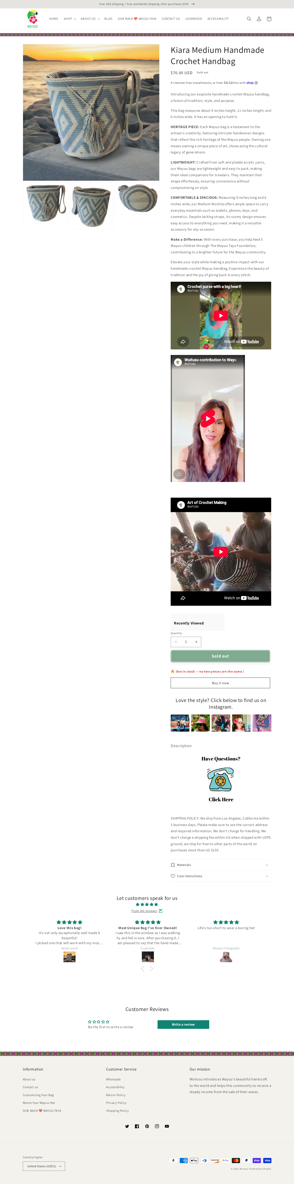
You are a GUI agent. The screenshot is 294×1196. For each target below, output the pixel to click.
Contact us (30, 1087)
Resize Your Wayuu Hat (39, 1103)
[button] (69, 19)
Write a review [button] (183, 1024)
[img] (147, 904)
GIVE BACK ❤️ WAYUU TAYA (42, 1111)
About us (29, 1079)
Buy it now (220, 683)
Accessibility (115, 1087)
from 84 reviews (144, 910)
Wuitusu (244, 1168)
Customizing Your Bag (38, 1095)
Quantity (176, 633)
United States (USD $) (42, 1166)
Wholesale (113, 1079)
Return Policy (115, 1095)
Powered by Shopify (260, 1168)
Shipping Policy (117, 1111)
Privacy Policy (116, 1103)
